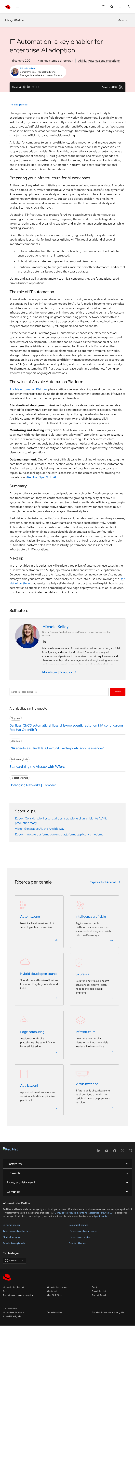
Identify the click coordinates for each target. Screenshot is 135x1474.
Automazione (30, 917)
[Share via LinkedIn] (29, 87)
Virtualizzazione (87, 1084)
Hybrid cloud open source (38, 974)
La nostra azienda (11, 1224)
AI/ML (82, 60)
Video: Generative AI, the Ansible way (39, 828)
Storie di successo (12, 1237)
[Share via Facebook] (24, 87)
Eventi (94, 1287)
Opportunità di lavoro (57, 1287)
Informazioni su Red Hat (13, 1287)
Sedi (5, 1291)
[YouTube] (107, 1151)
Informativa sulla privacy (13, 1312)
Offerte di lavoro (77, 1243)
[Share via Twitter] (33, 87)
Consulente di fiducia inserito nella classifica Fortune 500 (83, 1212)
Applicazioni (29, 1086)
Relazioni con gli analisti (14, 1243)
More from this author (57, 672)
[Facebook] (115, 1151)
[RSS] (121, 87)
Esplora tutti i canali (103, 882)
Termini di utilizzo (55, 1312)
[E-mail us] (38, 87)
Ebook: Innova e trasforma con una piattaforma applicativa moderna (59, 834)
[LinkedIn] (99, 1151)
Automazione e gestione (104, 60)
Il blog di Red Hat (15, 20)
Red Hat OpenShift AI (41, 477)
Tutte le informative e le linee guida (108, 1312)
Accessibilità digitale (12, 1316)
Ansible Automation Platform (29, 389)
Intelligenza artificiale (91, 917)
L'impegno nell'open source (83, 1231)
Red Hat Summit (99, 1295)
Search (118, 691)
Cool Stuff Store (54, 1295)
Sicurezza (82, 974)
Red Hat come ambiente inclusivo (18, 1295)
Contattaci (52, 1291)
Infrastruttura (85, 1032)
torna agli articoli (19, 104)
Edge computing (32, 1032)
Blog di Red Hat (99, 1291)
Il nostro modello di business (17, 1231)
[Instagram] (130, 1151)
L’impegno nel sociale (80, 1237)
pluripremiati (101, 1216)
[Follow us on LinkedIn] (44, 642)
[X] (122, 1151)
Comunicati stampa (78, 1224)
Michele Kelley (27, 68)
